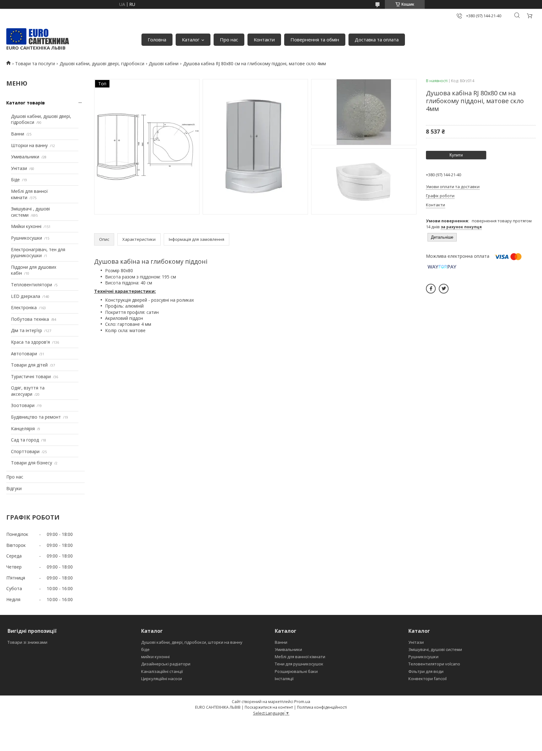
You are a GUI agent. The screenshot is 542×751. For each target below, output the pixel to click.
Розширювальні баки (296, 671)
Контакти (264, 39)
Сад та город (25, 440)
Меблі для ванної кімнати (300, 656)
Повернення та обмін (314, 39)
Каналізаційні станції (162, 671)
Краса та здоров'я (30, 342)
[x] (444, 289)
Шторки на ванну (29, 145)
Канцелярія (23, 428)
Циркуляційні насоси (161, 678)
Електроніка (24, 307)
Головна (157, 39)
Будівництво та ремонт (36, 417)
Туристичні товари (31, 376)
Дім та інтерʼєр (26, 330)
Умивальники (25, 157)
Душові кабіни (163, 63)
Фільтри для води (426, 671)
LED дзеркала (25, 296)
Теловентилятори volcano (434, 664)
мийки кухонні (155, 656)
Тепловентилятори (31, 285)
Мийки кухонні (26, 226)
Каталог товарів (25, 103)
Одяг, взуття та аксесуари (28, 391)
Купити (456, 155)
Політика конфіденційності (322, 707)
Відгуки (14, 488)
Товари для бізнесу (31, 463)
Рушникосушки (26, 238)
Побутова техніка (30, 319)
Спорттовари (25, 451)
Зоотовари (23, 405)
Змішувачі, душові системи (435, 649)
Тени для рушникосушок (299, 664)
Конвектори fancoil (427, 678)
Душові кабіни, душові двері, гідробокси (102, 63)
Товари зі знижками (27, 642)
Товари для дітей (29, 365)
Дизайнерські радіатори (165, 664)
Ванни (17, 134)
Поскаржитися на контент (269, 707)
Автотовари (24, 354)
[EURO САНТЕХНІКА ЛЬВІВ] (37, 36)
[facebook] (431, 289)
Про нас (229, 39)
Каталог (190, 39)
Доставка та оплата (377, 39)
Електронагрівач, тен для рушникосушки (38, 252)
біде (145, 649)
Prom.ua (302, 701)
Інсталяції (284, 678)
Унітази (19, 168)
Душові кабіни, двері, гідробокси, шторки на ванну (191, 642)
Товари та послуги (35, 63)
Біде (15, 179)
